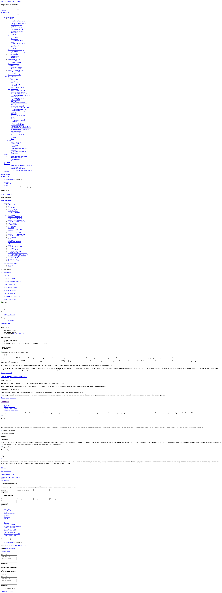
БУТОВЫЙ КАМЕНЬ (17, 125)
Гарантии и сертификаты (18, 151)
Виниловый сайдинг (17, 31)
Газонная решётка (16, 67)
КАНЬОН (14, 118)
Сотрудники (14, 153)
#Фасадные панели (9, 407)
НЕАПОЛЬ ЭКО (16, 132)
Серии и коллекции (10, 76)
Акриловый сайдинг (17, 29)
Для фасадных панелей (18, 53)
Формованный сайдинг (18, 28)
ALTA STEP (14, 73)
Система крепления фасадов (16, 50)
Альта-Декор (15, 20)
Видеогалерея (15, 145)
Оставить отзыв (12, 459)
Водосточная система (14, 59)
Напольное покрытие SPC (15, 70)
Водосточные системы (7, 474)
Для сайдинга (15, 51)
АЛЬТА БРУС (15, 82)
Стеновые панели (13, 54)
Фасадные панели (13, 36)
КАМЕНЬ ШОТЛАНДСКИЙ (20, 111)
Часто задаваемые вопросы (19, 148)
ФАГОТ (13, 112)
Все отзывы (4, 459)
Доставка (7, 162)
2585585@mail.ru (9, 320)
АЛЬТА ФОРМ (15, 84)
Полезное (7, 164)
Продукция (7, 509)
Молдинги (14, 57)
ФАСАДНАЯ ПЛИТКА (18, 134)
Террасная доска (16, 68)
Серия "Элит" (15, 61)
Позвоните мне (5, 12)
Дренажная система (13, 64)
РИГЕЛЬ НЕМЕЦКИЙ (18, 115)
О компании (7, 140)
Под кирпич (14, 39)
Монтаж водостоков (17, 161)
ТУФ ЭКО (14, 101)
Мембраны (14, 32)
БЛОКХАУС (15, 79)
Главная (6, 182)
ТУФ (12, 117)
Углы (12, 42)
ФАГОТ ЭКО (15, 96)
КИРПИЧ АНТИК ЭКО (18, 90)
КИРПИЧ (14, 104)
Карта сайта (7, 518)
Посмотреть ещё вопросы (8, 398)
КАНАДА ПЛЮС (16, 86)
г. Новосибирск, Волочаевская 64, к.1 (16, 545)
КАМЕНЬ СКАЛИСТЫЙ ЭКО (20, 95)
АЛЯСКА (14, 81)
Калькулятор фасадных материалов (21, 165)
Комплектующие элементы (19, 23)
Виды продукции (9, 17)
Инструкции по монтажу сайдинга (21, 170)
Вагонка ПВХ (15, 56)
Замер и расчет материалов (19, 156)
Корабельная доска (16, 25)
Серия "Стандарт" (16, 62)
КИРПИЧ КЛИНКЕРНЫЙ (19, 103)
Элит (12, 139)
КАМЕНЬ (14, 121)
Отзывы (13, 146)
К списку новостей (6, 194)
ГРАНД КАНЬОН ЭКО (18, 92)
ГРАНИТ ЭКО (15, 100)
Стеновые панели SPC (14, 75)
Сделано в (6, 591)
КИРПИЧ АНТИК (16, 123)
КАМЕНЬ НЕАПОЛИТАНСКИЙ (21, 128)
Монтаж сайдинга (16, 157)
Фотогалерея (15, 143)
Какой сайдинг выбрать (18, 168)
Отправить (4, 492)
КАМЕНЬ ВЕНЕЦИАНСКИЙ (20, 129)
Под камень (14, 37)
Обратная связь (5, 551)
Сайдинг (10, 18)
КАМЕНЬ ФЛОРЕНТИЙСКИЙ (20, 126)
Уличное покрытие (13, 65)
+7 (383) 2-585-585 (9, 315)
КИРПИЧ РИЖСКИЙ (17, 106)
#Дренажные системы (10, 408)
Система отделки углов (18, 21)
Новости (13, 150)
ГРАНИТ (13, 114)
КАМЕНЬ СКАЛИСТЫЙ (18, 109)
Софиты (13, 34)
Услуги (6, 154)
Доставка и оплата (9, 513)
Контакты (7, 171)
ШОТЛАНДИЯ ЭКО (17, 98)
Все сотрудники (5, 323)
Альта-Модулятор (16, 167)
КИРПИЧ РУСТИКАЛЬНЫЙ (20, 107)
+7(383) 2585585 (9, 179)
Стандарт (14, 137)
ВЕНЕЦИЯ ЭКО (16, 131)
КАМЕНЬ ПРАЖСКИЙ (18, 120)
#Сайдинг (7, 405)
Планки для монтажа (17, 40)
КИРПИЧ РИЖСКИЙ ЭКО (19, 93)
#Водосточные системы (11, 410)
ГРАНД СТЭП (15, 71)
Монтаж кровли (16, 159)
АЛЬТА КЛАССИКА (17, 87)
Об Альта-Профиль (16, 142)
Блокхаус (13, 26)
